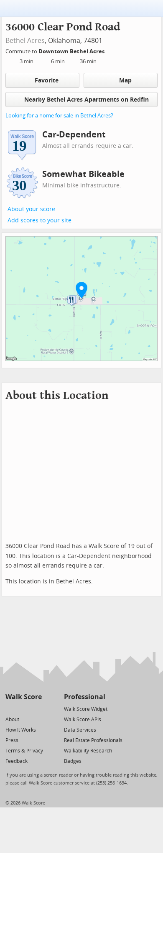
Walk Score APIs (82, 719)
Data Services (80, 730)
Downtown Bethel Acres (72, 51)
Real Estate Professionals (93, 740)
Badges (73, 761)
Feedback (16, 761)
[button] (81, 290)
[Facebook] (23, 708)
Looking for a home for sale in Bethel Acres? (59, 115)
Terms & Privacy (24, 751)
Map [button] (125, 80)
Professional (84, 697)
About (12, 719)
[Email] (36, 708)
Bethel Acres (25, 41)
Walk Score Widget (85, 709)
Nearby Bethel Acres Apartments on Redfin (86, 99)
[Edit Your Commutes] (110, 50)
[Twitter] (10, 708)
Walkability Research (88, 751)
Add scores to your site (39, 220)
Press (11, 740)
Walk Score (23, 697)
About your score (31, 209)
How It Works (20, 730)
